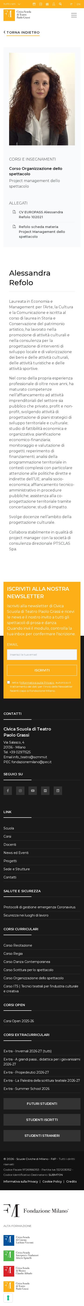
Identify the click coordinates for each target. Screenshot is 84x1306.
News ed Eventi (16, 853)
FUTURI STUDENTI (42, 1104)
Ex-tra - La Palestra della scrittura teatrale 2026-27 (42, 1080)
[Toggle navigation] (73, 15)
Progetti (10, 861)
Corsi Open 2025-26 (19, 1021)
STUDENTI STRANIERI (42, 1136)
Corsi (7, 836)
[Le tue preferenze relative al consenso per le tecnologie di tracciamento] (8, 1297)
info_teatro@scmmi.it (30, 757)
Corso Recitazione (18, 945)
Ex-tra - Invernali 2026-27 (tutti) (27, 1051)
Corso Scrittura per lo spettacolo (28, 970)
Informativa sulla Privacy (37, 682)
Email (12, 644)
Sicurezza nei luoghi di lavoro (26, 915)
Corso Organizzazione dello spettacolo (34, 978)
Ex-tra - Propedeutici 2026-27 (26, 1072)
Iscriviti (42, 670)
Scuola (9, 828)
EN (78, 4)
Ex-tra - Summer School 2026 (26, 1089)
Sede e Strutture (17, 869)
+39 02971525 (20, 752)
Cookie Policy (52, 1181)
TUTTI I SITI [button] (9, 4)
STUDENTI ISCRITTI (42, 1120)
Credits (71, 1181)
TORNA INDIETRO (23, 32)
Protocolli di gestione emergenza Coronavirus (39, 907)
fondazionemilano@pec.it (31, 762)
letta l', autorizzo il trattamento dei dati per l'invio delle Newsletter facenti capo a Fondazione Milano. (41, 686)
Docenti (10, 845)
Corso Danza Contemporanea (27, 962)
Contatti (10, 877)
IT (71, 4)
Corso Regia (13, 953)
